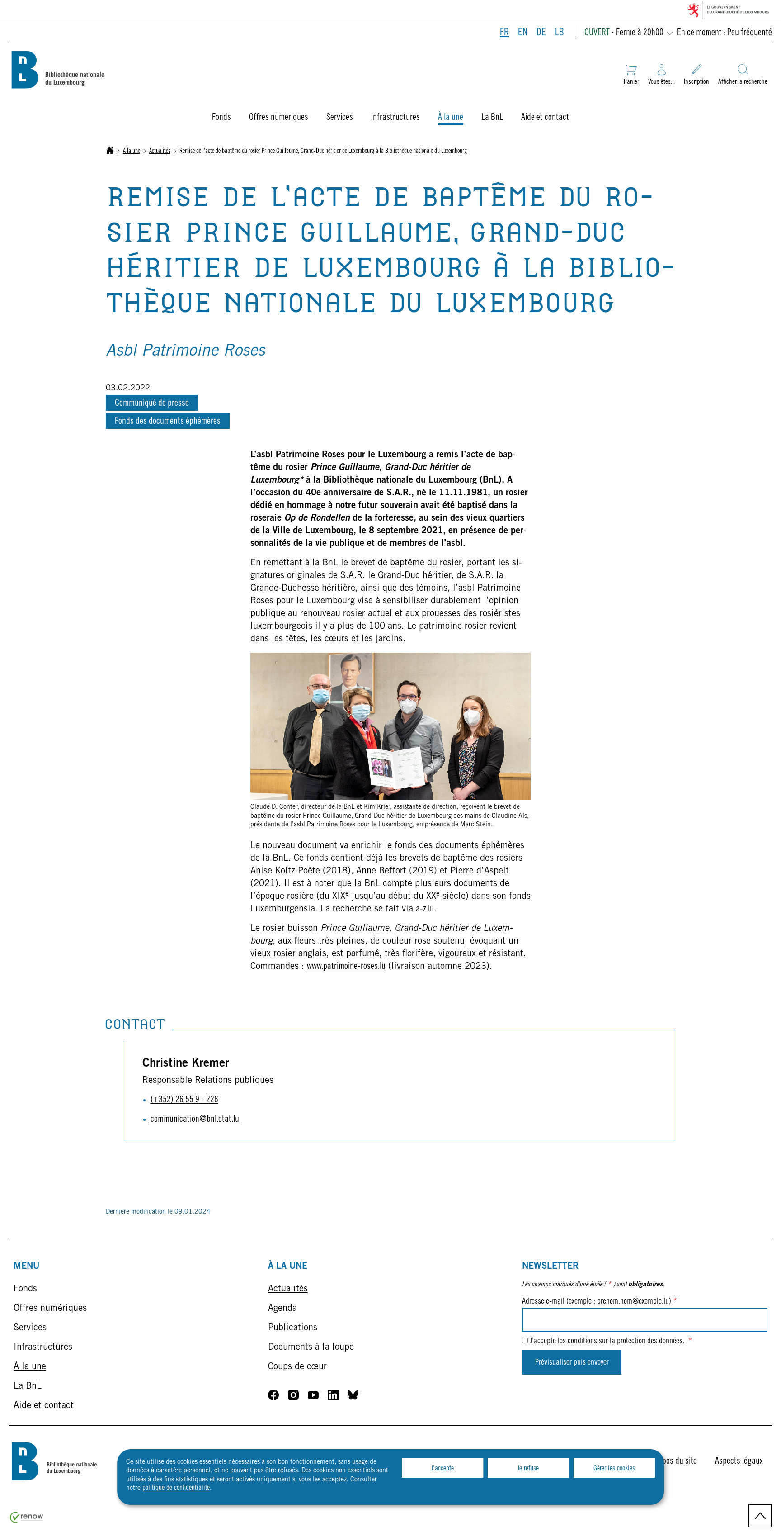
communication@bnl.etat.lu (195, 1119)
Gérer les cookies (614, 1468)
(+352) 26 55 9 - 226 (184, 1100)
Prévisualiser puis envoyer (572, 1363)
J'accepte (442, 1468)
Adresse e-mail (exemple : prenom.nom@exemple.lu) (599, 1302)
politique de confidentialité (176, 1488)
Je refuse (528, 1468)
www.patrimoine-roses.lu (346, 967)
